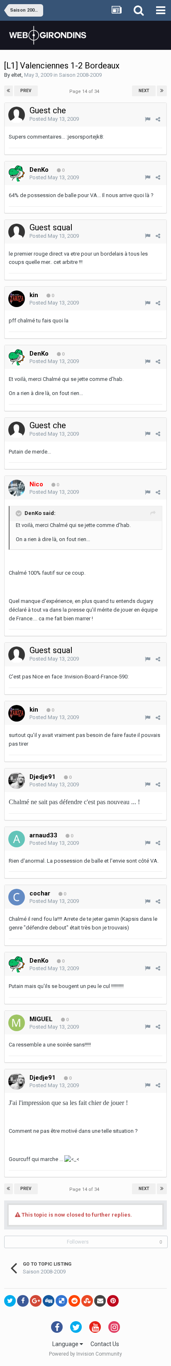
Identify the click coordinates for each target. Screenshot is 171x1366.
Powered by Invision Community (85, 1354)
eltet (16, 75)
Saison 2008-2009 (80, 75)
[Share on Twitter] (10, 1301)
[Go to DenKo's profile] (16, 173)
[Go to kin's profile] (16, 298)
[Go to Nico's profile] (16, 488)
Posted (54, 119)
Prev (26, 90)
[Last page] (162, 90)
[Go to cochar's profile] (16, 897)
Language (66, 1344)
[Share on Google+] (36, 1301)
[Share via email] (100, 1301)
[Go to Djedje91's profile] (16, 780)
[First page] (8, 90)
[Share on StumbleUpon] (87, 1301)
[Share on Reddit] (74, 1301)
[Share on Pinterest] (113, 1301)
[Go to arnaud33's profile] (16, 839)
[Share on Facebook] (23, 1301)
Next (144, 90)
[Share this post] (158, 119)
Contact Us (104, 1344)
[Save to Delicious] (61, 1301)
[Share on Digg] (48, 1301)
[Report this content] (147, 119)
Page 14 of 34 (85, 91)
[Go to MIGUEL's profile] (16, 1023)
